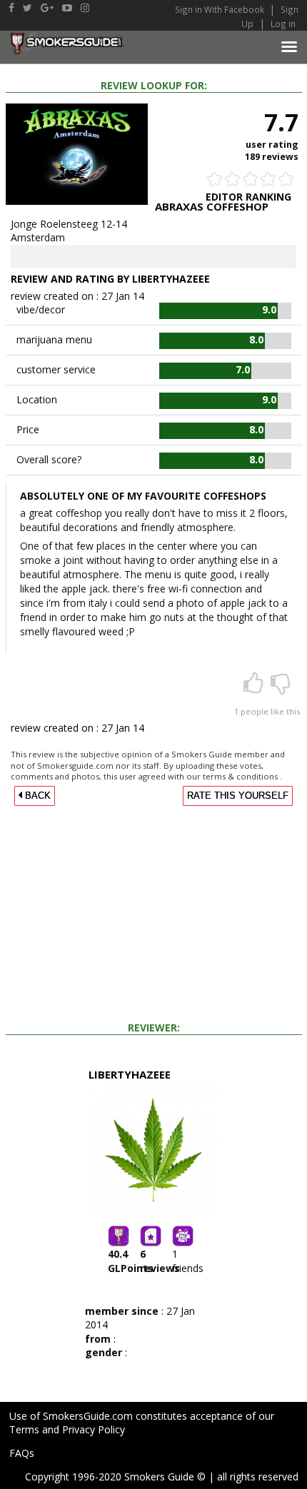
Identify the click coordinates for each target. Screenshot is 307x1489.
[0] (280, 688)
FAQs (21, 1453)
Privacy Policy (93, 1429)
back (36, 796)
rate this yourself (237, 796)
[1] (254, 688)
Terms (24, 1429)
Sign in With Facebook (220, 9)
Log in (283, 23)
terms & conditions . (242, 776)
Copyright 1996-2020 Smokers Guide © (115, 1476)
